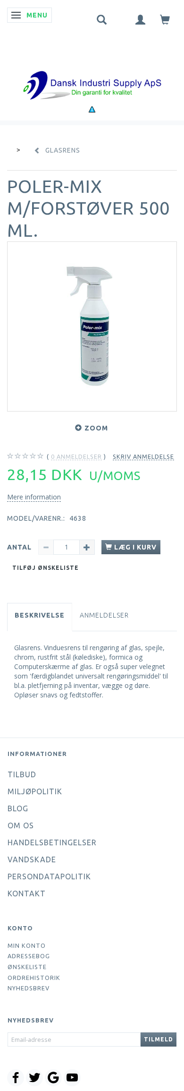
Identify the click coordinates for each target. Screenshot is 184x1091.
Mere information (34, 496)
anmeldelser (76, 456)
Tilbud (22, 774)
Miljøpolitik (35, 791)
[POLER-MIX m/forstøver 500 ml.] (92, 326)
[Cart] (165, 19)
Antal (20, 547)
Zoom (96, 428)
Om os (21, 825)
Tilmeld (158, 1039)
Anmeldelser (104, 615)
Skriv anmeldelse (143, 456)
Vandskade (32, 859)
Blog (18, 808)
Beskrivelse (40, 615)
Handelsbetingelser (52, 842)
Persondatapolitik (49, 876)
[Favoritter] (121, 17)
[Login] (141, 19)
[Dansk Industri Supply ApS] (92, 71)
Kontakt (27, 893)
